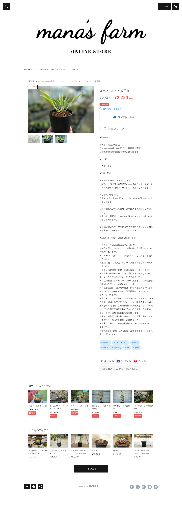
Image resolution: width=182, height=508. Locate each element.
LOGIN (164, 6)
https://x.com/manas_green (138, 487)
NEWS (54, 69)
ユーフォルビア (71, 81)
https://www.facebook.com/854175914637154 (132, 487)
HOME (28, 69)
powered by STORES (88, 486)
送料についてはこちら (113, 108)
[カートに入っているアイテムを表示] (175, 6)
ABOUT (65, 69)
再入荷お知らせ (126, 117)
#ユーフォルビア (121, 342)
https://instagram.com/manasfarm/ (144, 487)
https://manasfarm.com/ (156, 487)
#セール (136, 347)
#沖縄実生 (105, 342)
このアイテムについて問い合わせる (122, 369)
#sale (127, 347)
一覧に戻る (91, 469)
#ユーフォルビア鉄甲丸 (111, 347)
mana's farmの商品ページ (49, 81)
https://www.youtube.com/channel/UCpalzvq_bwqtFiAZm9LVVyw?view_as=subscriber (150, 487)
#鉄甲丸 (135, 342)
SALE (75, 69)
